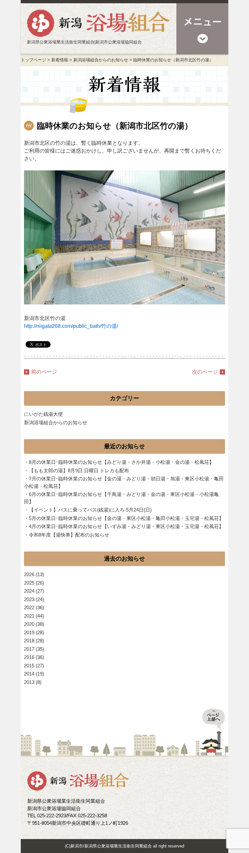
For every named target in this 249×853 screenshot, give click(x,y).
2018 (29, 640)
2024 (29, 591)
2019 (29, 632)
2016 (29, 657)
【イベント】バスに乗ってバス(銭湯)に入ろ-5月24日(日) (90, 510)
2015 (29, 665)
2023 (29, 599)
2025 (29, 583)
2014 (29, 673)
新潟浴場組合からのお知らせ (100, 59)
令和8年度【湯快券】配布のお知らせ (69, 535)
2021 (29, 616)
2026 (29, 574)
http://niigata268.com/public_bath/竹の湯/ (71, 326)
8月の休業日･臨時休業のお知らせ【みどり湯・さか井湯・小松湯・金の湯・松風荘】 (121, 462)
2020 (29, 624)
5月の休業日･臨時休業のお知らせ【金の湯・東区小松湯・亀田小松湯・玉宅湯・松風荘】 (126, 518)
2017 (29, 649)
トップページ (33, 59)
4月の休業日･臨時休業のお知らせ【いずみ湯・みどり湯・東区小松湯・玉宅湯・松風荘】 (126, 526)
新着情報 (59, 59)
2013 (29, 682)
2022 (29, 607)
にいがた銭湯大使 (43, 414)
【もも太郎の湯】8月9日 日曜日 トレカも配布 (79, 470)
